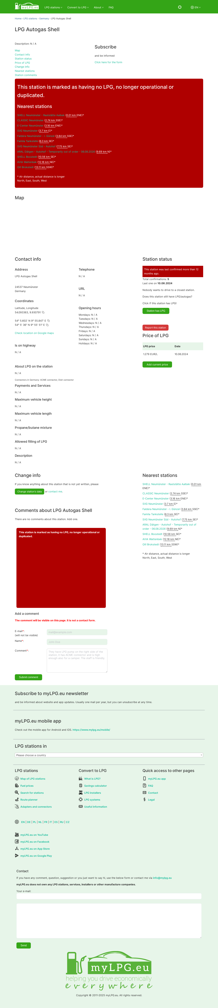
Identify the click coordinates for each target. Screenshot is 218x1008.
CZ (67, 822)
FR (45, 822)
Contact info (22, 54)
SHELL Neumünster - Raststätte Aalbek (41, 115)
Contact (153, 792)
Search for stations (32, 792)
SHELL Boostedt (27, 156)
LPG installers (92, 792)
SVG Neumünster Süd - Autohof (36, 146)
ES (56, 822)
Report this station (155, 327)
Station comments (26, 75)
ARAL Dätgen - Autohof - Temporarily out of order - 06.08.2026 (56, 151)
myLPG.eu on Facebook (34, 841)
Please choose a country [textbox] (31, 755)
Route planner (29, 799)
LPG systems (92, 799)
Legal (151, 799)
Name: (19, 640)
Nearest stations (25, 70)
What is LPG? (92, 778)
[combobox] (109, 755)
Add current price (157, 364)
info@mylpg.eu (162, 877)
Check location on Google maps (34, 333)
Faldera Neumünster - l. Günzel (36, 136)
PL (34, 822)
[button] (43, 312)
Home (18, 18)
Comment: (22, 650)
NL (40, 822)
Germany (44, 18)
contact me (55, 491)
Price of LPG (22, 62)
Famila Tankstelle (27, 141)
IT (51, 822)
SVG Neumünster (27, 130)
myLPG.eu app (157, 778)
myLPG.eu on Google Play (36, 855)
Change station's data (29, 491)
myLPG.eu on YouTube (34, 834)
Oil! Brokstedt (25, 167)
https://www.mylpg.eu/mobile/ (91, 729)
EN (23, 822)
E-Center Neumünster (30, 125)
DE (29, 822)
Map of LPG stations (32, 778)
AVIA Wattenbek (27, 162)
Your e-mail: (23, 891)
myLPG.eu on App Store (35, 848)
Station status (23, 58)
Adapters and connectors (36, 806)
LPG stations (30, 18)
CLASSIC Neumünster (30, 120)
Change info (22, 66)
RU (62, 822)
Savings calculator (95, 785)
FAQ (111, 7)
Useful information (95, 806)
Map (17, 50)
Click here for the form (108, 62)
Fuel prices (27, 785)
